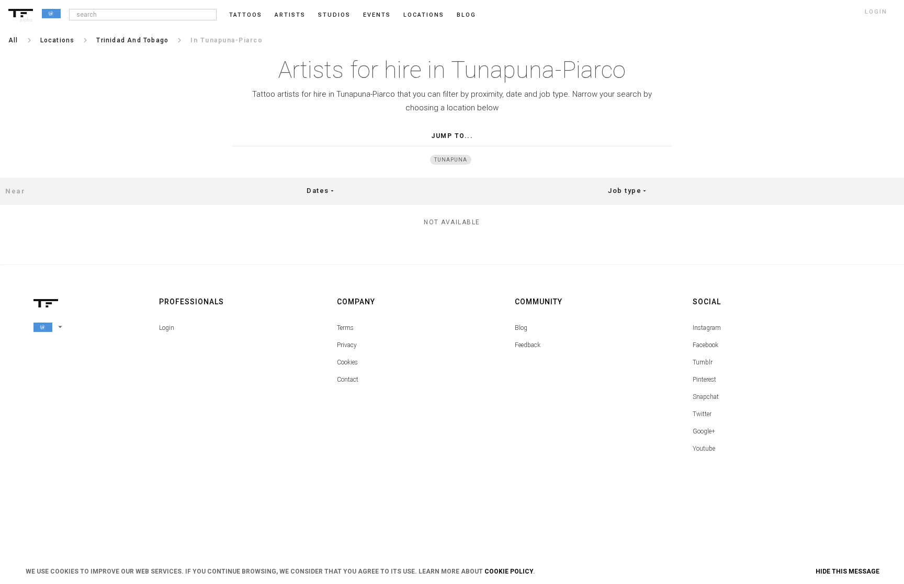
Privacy (347, 345)
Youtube (704, 448)
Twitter (702, 414)
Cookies (347, 362)
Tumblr (703, 362)
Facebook (705, 345)
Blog (521, 327)
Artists (290, 15)
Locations (423, 15)
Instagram (707, 327)
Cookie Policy (508, 571)
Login (166, 327)
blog (466, 15)
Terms (345, 327)
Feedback (527, 345)
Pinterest (704, 379)
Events (377, 15)
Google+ (704, 431)
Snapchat (706, 396)
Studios (334, 15)
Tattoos (245, 15)
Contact (347, 379)
